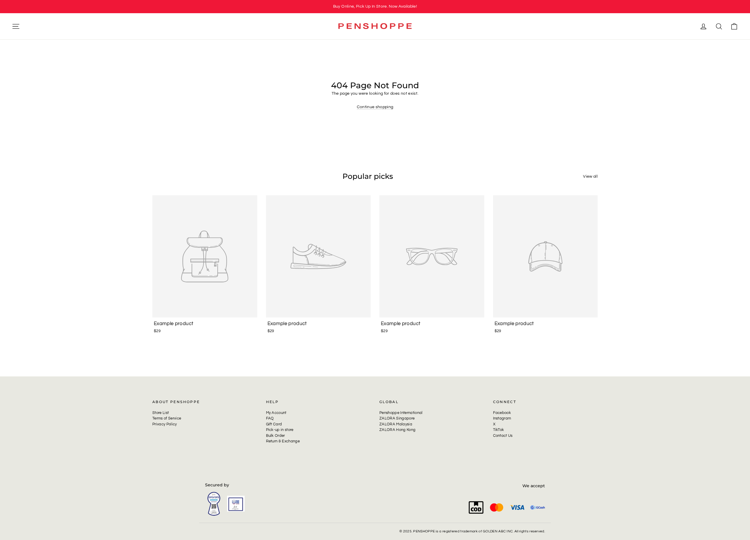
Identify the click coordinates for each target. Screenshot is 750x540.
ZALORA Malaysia (395, 424)
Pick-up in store (280, 430)
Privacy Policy (164, 424)
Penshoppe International (401, 413)
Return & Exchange (283, 441)
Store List (160, 413)
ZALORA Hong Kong (397, 430)
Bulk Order (275, 436)
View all (590, 176)
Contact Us (503, 436)
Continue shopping (375, 107)
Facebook (502, 413)
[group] (375, 6)
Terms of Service (166, 418)
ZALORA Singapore (397, 418)
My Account (276, 413)
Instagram (502, 418)
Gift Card (274, 424)
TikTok (498, 430)
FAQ (270, 418)
